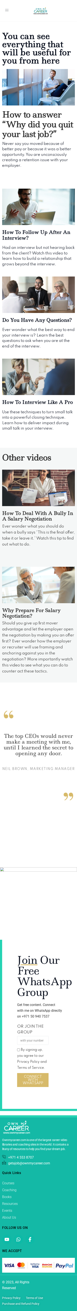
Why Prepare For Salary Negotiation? (31, 613)
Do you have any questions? (37, 320)
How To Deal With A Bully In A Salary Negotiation (37, 516)
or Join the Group (30, 1029)
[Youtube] (7, 1239)
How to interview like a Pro (37, 402)
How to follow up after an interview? (36, 235)
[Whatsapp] (18, 1239)
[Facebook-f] (30, 1239)
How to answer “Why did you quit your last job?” (37, 124)
